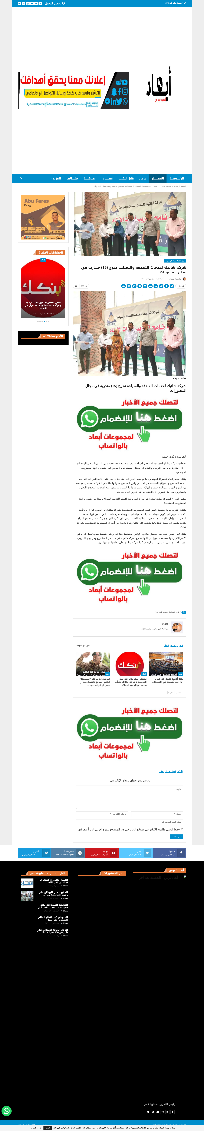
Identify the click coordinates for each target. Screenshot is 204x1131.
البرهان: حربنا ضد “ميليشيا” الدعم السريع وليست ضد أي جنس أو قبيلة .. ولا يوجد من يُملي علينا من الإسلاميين (43, 304)
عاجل (142, 178)
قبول (48, 1128)
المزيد (57, 178)
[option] (43, 288)
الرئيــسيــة (177, 178)
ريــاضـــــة (89, 178)
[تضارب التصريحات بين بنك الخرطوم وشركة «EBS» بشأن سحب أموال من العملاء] (130, 664)
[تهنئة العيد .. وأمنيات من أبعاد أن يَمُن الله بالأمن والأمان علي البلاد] (27, 883)
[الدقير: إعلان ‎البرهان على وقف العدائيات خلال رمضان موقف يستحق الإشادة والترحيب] (27, 896)
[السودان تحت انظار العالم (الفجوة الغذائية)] (27, 921)
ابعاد (180, 674)
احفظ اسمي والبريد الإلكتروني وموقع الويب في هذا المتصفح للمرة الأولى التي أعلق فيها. (129, 829)
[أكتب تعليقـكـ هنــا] (76, 286)
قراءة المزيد (36, 1128)
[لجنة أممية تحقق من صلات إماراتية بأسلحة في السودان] (166, 664)
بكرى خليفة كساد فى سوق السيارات (174, 261)
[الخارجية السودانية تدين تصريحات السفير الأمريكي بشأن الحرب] (27, 908)
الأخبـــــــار (158, 178)
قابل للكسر (126, 178)
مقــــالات (72, 178)
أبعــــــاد (108, 178)
